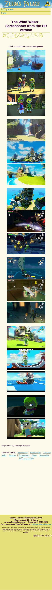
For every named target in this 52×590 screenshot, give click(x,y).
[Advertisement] (26, 488)
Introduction (22, 452)
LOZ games (7, 9)
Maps (34, 455)
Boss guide (44, 455)
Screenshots (24, 455)
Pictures (12, 455)
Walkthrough (35, 452)
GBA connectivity (26, 458)
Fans (3, 13)
